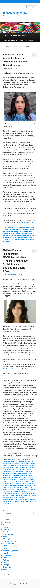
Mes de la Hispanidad (10, 551)
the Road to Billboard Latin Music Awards (22, 239)
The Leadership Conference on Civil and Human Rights (19, 492)
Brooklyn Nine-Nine (29, 463)
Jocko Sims (6, 477)
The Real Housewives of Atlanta (26, 495)
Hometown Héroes (9, 541)
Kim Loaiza (24, 231)
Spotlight (6, 565)
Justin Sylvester (16, 477)
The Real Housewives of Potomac (13, 497)
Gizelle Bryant (14, 473)
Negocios (6, 553)
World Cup (6, 569)
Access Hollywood (18, 461)
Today (5, 501)
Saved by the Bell (22, 489)
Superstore (16, 491)
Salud (5, 562)
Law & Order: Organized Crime (19, 479)
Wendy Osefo (19, 501)
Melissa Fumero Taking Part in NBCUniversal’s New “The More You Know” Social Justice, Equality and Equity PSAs (15, 260)
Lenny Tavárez (15, 233)
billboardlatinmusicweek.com (24, 222)
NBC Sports (20, 483)
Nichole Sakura (19, 485)
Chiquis (11, 229)
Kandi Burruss (26, 477)
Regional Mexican (26, 233)
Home (5, 35)
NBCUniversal (29, 483)
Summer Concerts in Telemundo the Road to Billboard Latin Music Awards (19, 237)
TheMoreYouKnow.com (11, 369)
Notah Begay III (13, 487)
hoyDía (18, 231)
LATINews (12, 227)
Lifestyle (6, 548)
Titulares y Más (30, 499)
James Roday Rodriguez (16, 475)
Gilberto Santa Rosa (9, 231)
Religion (6, 560)
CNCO (16, 229)
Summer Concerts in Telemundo (13, 235)
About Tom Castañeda (10, 40)
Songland (9, 491)
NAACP (11, 481)
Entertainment (8, 534)
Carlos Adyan (7, 465)
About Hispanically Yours (18, 35)
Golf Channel (23, 473)
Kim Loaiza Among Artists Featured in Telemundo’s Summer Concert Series (15, 60)
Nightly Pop (28, 485)
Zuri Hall (33, 501)
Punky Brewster (23, 487)
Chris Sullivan (16, 465)
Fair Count (24, 471)
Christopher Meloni (28, 465)
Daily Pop (6, 467)
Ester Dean (17, 471)
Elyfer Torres (11, 469)
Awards (5, 527)
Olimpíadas (7, 555)
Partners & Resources (26, 40)
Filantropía (6, 539)
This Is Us (21, 499)
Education (6, 532)
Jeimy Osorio (28, 475)
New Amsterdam (8, 485)
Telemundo (24, 491)
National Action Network (21, 481)
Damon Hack (14, 467)
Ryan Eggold (12, 489)
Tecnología (7, 567)
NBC (14, 483)
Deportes (6, 529)
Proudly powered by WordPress (20, 584)
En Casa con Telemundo (26, 229)
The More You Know (9, 495)
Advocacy (12, 459)
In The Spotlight (8, 543)
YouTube (27, 501)
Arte (4, 525)
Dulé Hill (31, 467)
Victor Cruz (11, 501)
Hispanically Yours (15, 13)
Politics (5, 558)
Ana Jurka (10, 463)
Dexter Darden (23, 467)
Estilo (5, 536)
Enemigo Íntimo (8, 471)
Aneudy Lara (19, 463)
